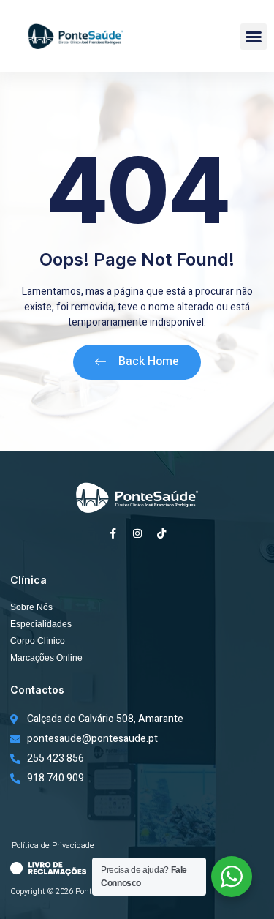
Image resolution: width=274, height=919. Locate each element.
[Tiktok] (161, 533)
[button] (253, 36)
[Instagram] (137, 533)
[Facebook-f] (113, 533)
